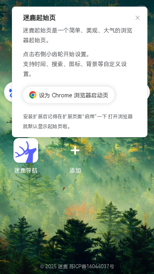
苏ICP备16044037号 (91, 265)
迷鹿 (63, 265)
